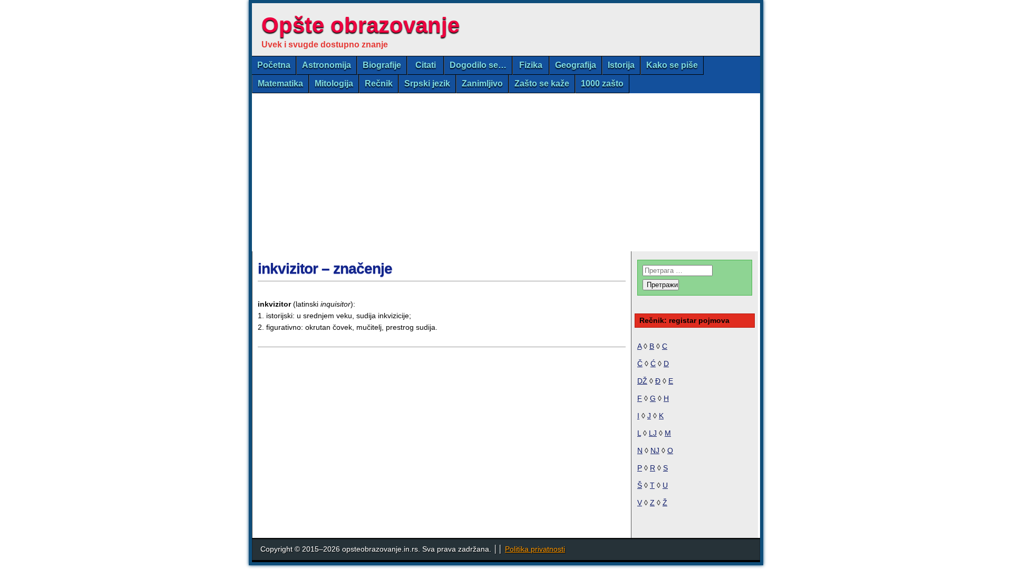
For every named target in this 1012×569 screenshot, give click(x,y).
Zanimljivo (482, 83)
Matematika (280, 83)
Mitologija (334, 83)
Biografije (382, 65)
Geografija (575, 65)
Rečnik (379, 83)
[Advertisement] (506, 172)
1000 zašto (602, 83)
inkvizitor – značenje (325, 268)
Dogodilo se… (478, 65)
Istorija (621, 65)
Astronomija (326, 65)
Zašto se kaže (541, 83)
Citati (425, 65)
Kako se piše (672, 65)
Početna (273, 65)
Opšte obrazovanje (360, 25)
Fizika (530, 65)
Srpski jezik (427, 83)
